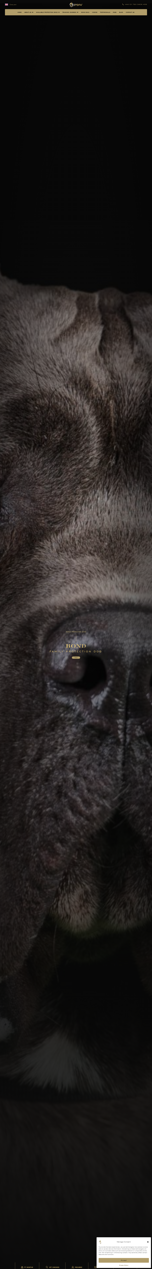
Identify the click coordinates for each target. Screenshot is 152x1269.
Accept (124, 1260)
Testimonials (105, 12)
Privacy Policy (123, 1265)
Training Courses (69, 12)
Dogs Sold (85, 12)
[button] (148, 1242)
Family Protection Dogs (76, 632)
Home (20, 12)
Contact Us (130, 12)
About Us (27, 12)
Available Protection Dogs (47, 12)
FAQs (114, 12)
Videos (94, 12)
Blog (121, 12)
